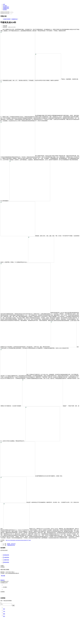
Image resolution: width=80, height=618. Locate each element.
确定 (13, 605)
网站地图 (3, 575)
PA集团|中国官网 (6, 19)
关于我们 (5, 5)
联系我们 (5, 9)
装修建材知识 (6, 7)
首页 (4, 4)
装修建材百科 (6, 8)
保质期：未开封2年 (11, 543)
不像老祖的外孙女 (11, 545)
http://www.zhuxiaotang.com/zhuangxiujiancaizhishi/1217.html (18, 540)
